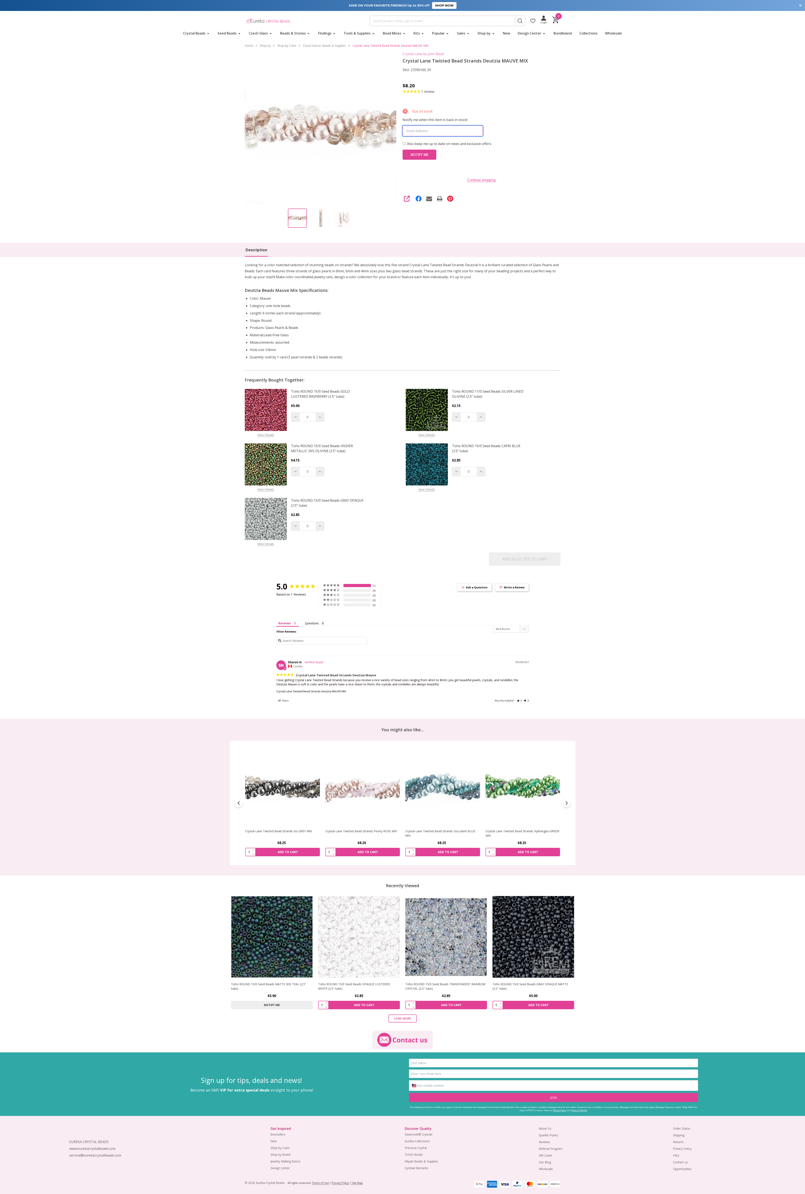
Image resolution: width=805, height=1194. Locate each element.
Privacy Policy (559, 1110)
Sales (461, 33)
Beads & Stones (293, 33)
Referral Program (550, 1149)
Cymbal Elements (416, 1168)
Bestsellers (277, 1134)
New (506, 33)
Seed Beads (227, 33)
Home (249, 46)
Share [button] (285, 700)
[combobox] (442, 21)
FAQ (676, 1155)
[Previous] (238, 803)
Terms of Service (579, 1110)
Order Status (681, 1128)
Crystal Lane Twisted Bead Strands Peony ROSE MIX (281, 831)
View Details (265, 435)
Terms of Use (320, 1183)
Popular (438, 33)
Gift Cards (545, 1155)
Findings (324, 33)
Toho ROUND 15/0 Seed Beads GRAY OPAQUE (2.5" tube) (327, 503)
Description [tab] (256, 249)
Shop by (484, 33)
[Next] (566, 803)
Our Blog (545, 1162)
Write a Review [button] (514, 587)
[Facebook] (419, 199)
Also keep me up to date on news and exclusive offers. (449, 143)
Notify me (272, 1005)
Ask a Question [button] (476, 587)
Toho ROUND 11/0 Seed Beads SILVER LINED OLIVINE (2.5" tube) (487, 394)
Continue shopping (481, 180)
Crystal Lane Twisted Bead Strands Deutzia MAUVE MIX (311, 691)
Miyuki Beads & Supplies (421, 1161)
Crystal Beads (194, 33)
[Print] (440, 199)
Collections (588, 33)
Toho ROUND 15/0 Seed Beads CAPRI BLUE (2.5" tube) (486, 448)
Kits (417, 33)
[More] (208, 33)
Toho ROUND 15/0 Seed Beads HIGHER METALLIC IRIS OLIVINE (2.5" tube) (322, 448)
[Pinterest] (450, 199)
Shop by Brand (280, 1155)
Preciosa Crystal (416, 1148)
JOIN (553, 1097)
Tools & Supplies (357, 33)
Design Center (529, 33)
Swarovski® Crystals (418, 1134)
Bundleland (563, 33)
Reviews (544, 1142)
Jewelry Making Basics (285, 1161)
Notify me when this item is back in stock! (435, 119)
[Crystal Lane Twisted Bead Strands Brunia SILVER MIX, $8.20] (522, 787)
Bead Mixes (392, 33)
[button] (519, 700)
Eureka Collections (417, 1141)
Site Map (357, 1183)
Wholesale (613, 33)
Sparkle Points (548, 1135)
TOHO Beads (414, 1155)
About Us (545, 1128)
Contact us (680, 1162)
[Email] (429, 199)
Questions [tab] (312, 623)
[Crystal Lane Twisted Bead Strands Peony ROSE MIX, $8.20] (282, 787)
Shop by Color (280, 1148)
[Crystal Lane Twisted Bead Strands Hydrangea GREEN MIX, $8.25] (442, 787)
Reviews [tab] (284, 623)
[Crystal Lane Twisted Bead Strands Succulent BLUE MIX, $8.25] (362, 787)
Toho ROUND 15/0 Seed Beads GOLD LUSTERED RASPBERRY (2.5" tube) (320, 394)
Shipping (678, 1135)
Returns (678, 1142)
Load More (402, 1018)
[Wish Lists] (532, 20)
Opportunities (682, 1169)
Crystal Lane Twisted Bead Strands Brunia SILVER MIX (522, 831)
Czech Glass (258, 33)
